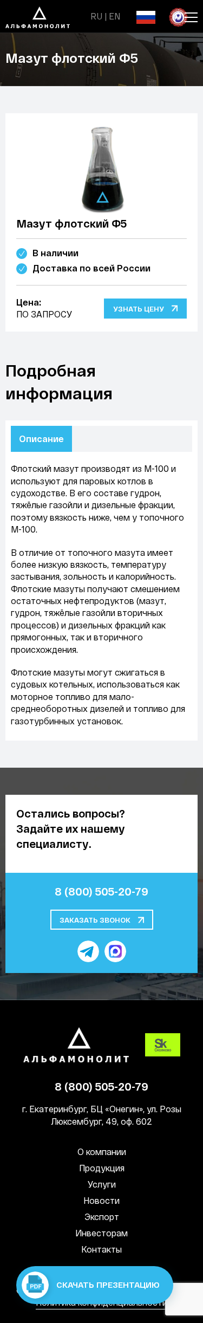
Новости (101, 1200)
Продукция (102, 1168)
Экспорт (101, 1216)
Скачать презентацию (107, 1284)
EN (114, 16)
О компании (101, 1151)
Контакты (101, 1249)
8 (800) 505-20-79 (101, 891)
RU (96, 16)
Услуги (102, 1184)
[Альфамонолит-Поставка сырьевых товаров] (47, 16)
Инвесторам (101, 1233)
